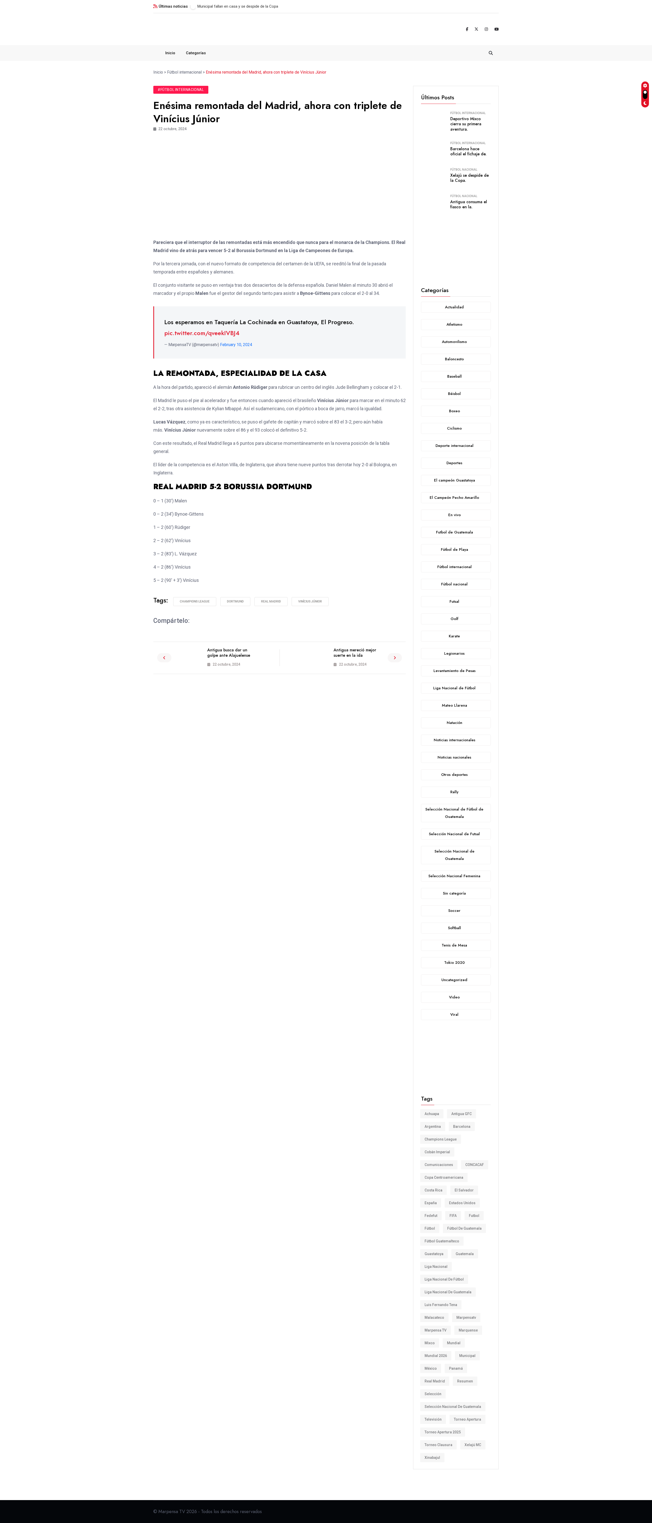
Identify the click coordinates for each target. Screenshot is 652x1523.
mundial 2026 (436, 1356)
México (431, 1368)
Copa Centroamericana (444, 1177)
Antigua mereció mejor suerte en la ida (355, 652)
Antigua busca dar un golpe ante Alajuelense (228, 652)
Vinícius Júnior (310, 601)
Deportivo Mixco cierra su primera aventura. (465, 124)
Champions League (195, 601)
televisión (433, 1419)
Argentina (433, 1126)
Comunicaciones (439, 1165)
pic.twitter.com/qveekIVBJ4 (201, 332)
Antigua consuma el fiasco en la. (468, 204)
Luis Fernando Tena (441, 1305)
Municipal (467, 1356)
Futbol (474, 1216)
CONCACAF (474, 1165)
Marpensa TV (435, 1330)
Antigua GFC (461, 1114)
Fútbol (430, 1228)
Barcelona (461, 1126)
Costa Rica (433, 1190)
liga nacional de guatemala (448, 1292)
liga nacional (436, 1267)
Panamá (456, 1368)
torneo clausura (438, 1445)
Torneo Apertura (467, 1419)
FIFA (453, 1216)
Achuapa (432, 1114)
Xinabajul (432, 1458)
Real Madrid (271, 601)
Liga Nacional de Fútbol (444, 1279)
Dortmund (235, 601)
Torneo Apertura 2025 (443, 1432)
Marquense (468, 1330)
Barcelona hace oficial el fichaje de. (468, 151)
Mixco (430, 1343)
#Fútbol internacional (181, 90)
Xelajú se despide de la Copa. (469, 178)
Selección (433, 1394)
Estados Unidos (462, 1203)
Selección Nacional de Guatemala (453, 1407)
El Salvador (464, 1190)
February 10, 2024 (236, 344)
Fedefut (431, 1216)
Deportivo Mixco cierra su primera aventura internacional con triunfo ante (258, 6)
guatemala (465, 1254)
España (431, 1203)
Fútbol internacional (468, 113)
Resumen (465, 1381)
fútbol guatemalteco (442, 1241)
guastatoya (434, 1254)
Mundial (453, 1343)
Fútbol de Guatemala (464, 1228)
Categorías (196, 53)
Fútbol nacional (463, 169)
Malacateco (434, 1317)
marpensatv (466, 1317)
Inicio (170, 53)
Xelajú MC (473, 1445)
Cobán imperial (437, 1152)
